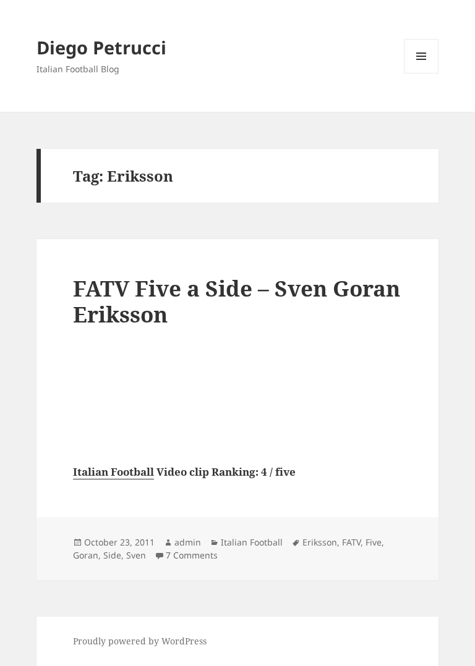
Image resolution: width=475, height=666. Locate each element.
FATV (351, 542)
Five (374, 542)
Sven (136, 555)
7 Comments (192, 555)
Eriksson (319, 542)
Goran (85, 555)
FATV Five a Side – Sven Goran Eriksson (236, 301)
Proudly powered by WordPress (140, 641)
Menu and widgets (421, 73)
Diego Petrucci (101, 47)
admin (187, 542)
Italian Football (113, 472)
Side (112, 555)
